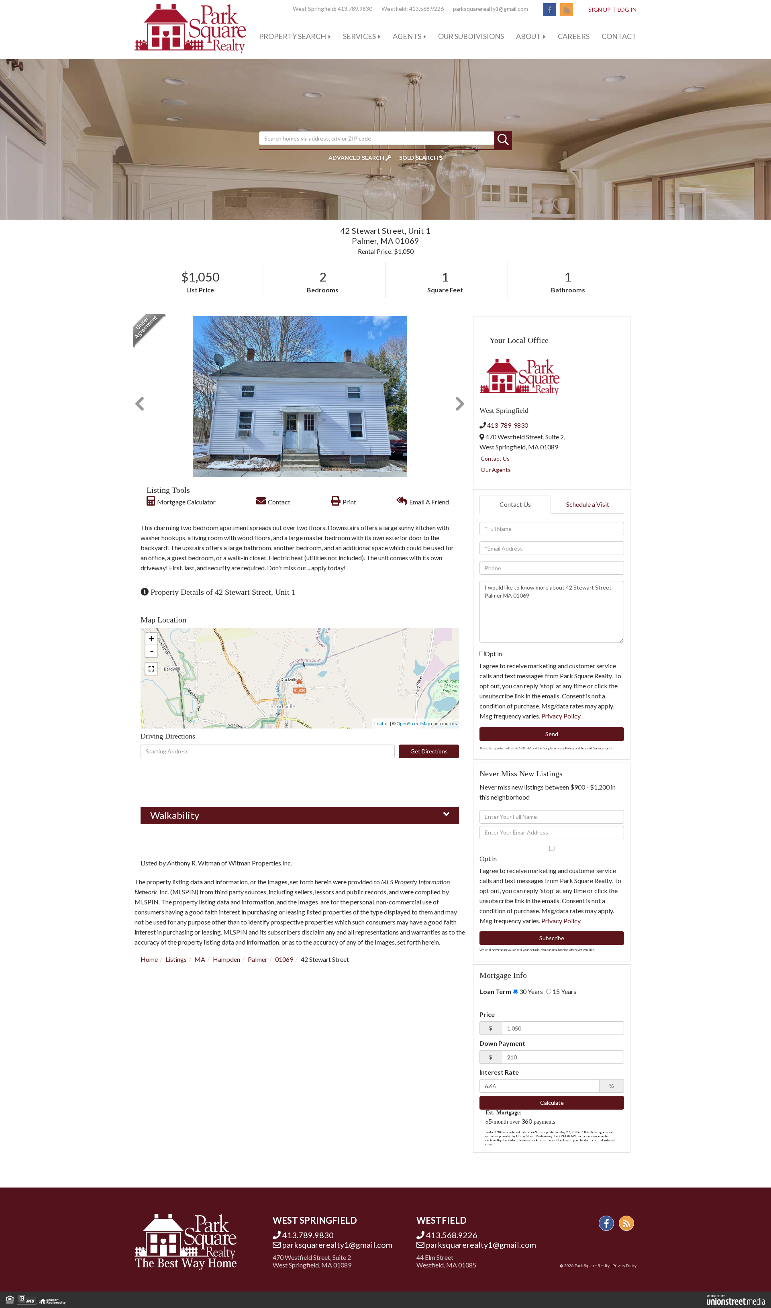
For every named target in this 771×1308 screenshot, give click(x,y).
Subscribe (551, 938)
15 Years (563, 991)
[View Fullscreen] (151, 669)
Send (551, 734)
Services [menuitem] (359, 36)
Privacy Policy (560, 716)
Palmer (257, 959)
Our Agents (496, 469)
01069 (284, 959)
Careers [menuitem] (573, 36)
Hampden (226, 959)
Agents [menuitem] (407, 36)
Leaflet (381, 723)
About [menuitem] (528, 36)
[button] (503, 140)
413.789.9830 (355, 8)
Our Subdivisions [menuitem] (471, 36)
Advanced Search (356, 157)
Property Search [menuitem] (292, 36)
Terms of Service (592, 748)
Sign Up (599, 9)
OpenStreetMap (413, 723)
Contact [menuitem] (619, 36)
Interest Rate (499, 1072)
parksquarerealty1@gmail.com (490, 8)
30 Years (530, 991)
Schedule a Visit (587, 504)
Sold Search (418, 157)
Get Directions (429, 751)
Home (149, 959)
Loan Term (495, 991)
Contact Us (495, 458)
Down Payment (502, 1043)
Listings (176, 959)
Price (487, 1014)
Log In (627, 9)
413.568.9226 (426, 8)
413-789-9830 (507, 425)
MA (199, 959)
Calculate (552, 1102)
